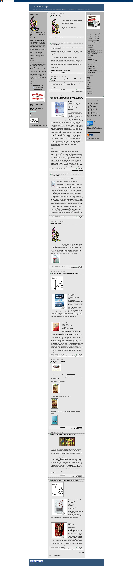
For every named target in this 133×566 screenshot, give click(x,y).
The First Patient (72, 294)
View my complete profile (94, 132)
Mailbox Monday (65, 20)
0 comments (79, 72)
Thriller (81, 356)
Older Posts (81, 552)
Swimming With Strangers (71, 250)
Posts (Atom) (58, 555)
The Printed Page (73, 57)
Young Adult (90, 72)
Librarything (65, 458)
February (89, 88)
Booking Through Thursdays (94, 41)
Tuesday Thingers (79, 476)
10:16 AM (62, 547)
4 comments (79, 354)
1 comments (79, 37)
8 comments (79, 266)
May (88, 82)
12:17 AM (62, 216)
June (88, 80)
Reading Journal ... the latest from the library (65, 273)
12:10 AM (62, 266)
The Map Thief (65, 322)
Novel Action (54, 87)
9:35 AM (62, 37)
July (87, 78)
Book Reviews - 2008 (92, 36)
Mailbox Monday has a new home (61, 16)
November (89, 93)
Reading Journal (79, 91)
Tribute (69, 523)
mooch (68, 244)
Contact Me (32, 37)
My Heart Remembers (56, 396)
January (88, 89)
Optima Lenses (33, 563)
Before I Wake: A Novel (62, 181)
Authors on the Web (74, 330)
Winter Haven (54, 381)
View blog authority (34, 564)
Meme (81, 267)
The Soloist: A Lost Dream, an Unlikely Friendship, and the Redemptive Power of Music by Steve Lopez (67, 97)
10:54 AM (62, 89)
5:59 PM (62, 354)
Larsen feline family (92, 51)
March (88, 86)
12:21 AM (62, 168)
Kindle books (75, 170)
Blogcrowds (44, 125)
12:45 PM (62, 72)
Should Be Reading (71, 374)
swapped (55, 245)
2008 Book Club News (93, 33)
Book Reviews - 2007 (92, 34)
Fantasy (89, 43)
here (72, 178)
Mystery (70, 356)
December (89, 91)
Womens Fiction (79, 549)
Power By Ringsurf (38, 89)
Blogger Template (36, 125)
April (88, 84)
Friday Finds (77, 428)
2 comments (79, 547)
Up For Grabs (67, 70)
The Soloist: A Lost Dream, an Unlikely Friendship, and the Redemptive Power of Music (75, 103)
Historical (59, 356)
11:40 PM (62, 475)
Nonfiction (81, 170)
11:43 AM (62, 427)
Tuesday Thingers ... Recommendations (63, 434)
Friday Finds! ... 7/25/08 (58, 362)
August (88, 77)
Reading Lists (91, 62)
